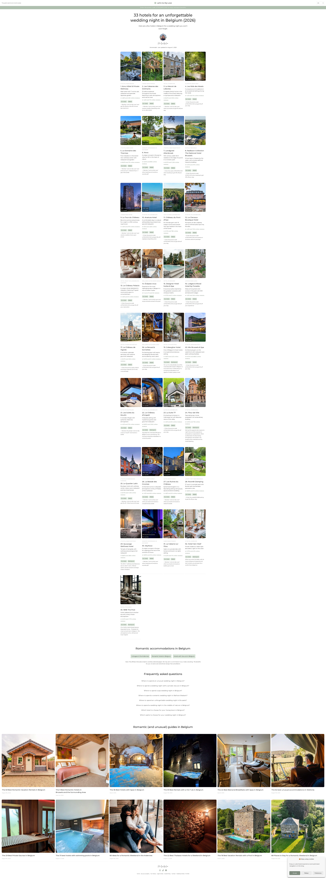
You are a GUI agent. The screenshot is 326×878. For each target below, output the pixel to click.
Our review (123, 101)
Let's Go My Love (164, 3)
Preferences (318, 873)
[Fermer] (161, 441)
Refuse (306, 873)
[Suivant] (161, 439)
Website (130, 101)
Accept (295, 873)
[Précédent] (165, 439)
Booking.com (174, 362)
